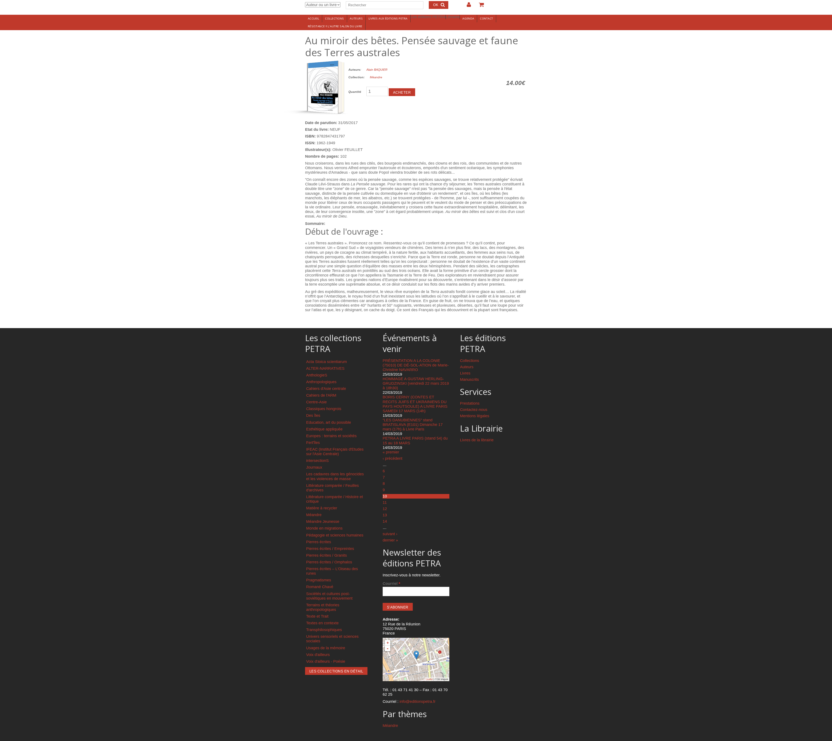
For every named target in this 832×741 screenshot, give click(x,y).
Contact (486, 18)
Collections (334, 18)
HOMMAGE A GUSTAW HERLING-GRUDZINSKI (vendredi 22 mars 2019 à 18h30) (416, 383)
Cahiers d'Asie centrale (326, 388)
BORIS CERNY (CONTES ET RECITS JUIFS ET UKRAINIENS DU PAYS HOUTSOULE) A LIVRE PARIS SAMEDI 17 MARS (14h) (415, 404)
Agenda (468, 18)
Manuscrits (469, 379)
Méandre (376, 77)
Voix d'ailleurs (318, 655)
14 (385, 521)
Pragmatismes (318, 580)
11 (385, 502)
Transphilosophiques (324, 630)
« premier (391, 452)
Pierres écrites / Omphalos (329, 562)
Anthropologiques (321, 382)
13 (385, 515)
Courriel (391, 583)
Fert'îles (313, 442)
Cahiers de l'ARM (321, 395)
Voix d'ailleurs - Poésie (325, 661)
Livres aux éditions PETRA (388, 18)
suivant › (390, 534)
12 (385, 509)
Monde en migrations (324, 528)
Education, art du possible (328, 422)
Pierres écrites (318, 542)
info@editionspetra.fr (418, 701)
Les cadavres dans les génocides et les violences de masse (335, 476)
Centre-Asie (316, 402)
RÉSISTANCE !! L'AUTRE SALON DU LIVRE (335, 26)
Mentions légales (474, 416)
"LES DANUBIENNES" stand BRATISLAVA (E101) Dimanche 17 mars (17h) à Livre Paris (413, 424)
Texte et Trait (317, 616)
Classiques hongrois (323, 409)
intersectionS (317, 460)
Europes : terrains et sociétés (331, 436)
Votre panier (479, 6)
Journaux (314, 467)
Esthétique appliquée (324, 429)
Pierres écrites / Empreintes (330, 548)
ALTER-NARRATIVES (325, 368)
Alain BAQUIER (376, 69)
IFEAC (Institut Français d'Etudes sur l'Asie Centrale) (335, 451)
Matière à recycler (321, 508)
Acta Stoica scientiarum (326, 362)
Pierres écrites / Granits (326, 555)
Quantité (354, 91)
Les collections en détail (336, 671)
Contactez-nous (473, 409)
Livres (465, 373)
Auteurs (356, 18)
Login (466, 6)
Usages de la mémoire (325, 648)
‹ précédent (392, 458)
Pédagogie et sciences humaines (334, 535)
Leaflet (429, 679)
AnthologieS (316, 375)
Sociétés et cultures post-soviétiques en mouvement (329, 596)
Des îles (313, 415)
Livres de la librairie (477, 440)
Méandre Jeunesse (322, 521)
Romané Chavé (319, 587)
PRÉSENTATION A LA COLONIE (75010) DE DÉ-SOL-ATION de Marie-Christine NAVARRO (416, 365)
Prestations (469, 403)
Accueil (313, 18)
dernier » (390, 540)
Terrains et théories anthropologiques (322, 607)
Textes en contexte (322, 623)
